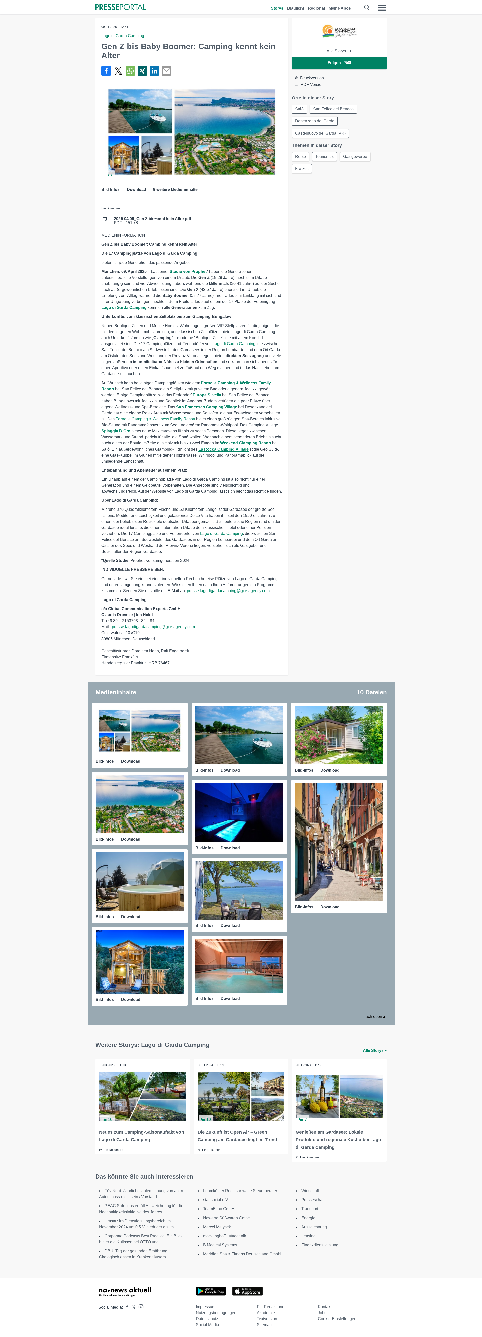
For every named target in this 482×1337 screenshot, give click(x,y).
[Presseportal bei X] (132, 1307)
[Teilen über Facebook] (106, 71)
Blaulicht (295, 8)
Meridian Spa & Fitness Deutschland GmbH (242, 1254)
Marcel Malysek (217, 1227)
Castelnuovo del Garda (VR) (320, 133)
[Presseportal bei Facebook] (125, 1307)
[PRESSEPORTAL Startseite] (120, 7)
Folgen (334, 63)
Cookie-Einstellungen (337, 1319)
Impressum (205, 1307)
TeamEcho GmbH (219, 1209)
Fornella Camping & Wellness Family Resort (155, 419)
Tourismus (324, 156)
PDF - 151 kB (152, 221)
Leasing (308, 1236)
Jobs (322, 1313)
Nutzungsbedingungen (216, 1313)
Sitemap (264, 1325)
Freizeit (302, 168)
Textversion (267, 1319)
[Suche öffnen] (367, 7)
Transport (309, 1209)
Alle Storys (337, 51)
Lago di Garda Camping (122, 36)
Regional (316, 8)
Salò (299, 109)
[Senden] (166, 71)
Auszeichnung (314, 1227)
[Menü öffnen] (382, 7)
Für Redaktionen (272, 1307)
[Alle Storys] (339, 40)
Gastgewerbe (355, 156)
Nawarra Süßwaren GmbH (227, 1218)
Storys (277, 8)
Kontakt (324, 1307)
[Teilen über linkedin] (154, 71)
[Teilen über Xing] (142, 71)
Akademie (266, 1313)
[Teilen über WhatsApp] (130, 71)
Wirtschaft (310, 1191)
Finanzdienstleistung (319, 1245)
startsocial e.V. (216, 1200)
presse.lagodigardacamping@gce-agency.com (228, 591)
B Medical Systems (220, 1245)
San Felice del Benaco (333, 109)
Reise (300, 156)
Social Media (207, 1325)
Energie (308, 1218)
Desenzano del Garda (314, 121)
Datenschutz (207, 1319)
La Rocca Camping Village (223, 449)
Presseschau (313, 1200)
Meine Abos (340, 8)
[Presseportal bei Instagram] (139, 1306)
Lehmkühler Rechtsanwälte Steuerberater (240, 1191)
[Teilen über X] (118, 71)
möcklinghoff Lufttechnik (224, 1236)
